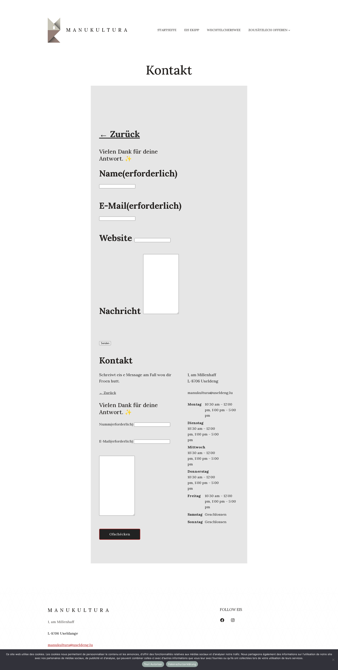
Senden (105, 343)
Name (138, 173)
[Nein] (333, 660)
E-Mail (140, 205)
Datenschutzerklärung (182, 664)
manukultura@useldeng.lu (70, 645)
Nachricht (120, 310)
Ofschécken (119, 534)
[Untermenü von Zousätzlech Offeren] (289, 30)
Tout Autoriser (153, 664)
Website (115, 237)
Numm (116, 424)
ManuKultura (97, 30)
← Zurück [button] (119, 134)
